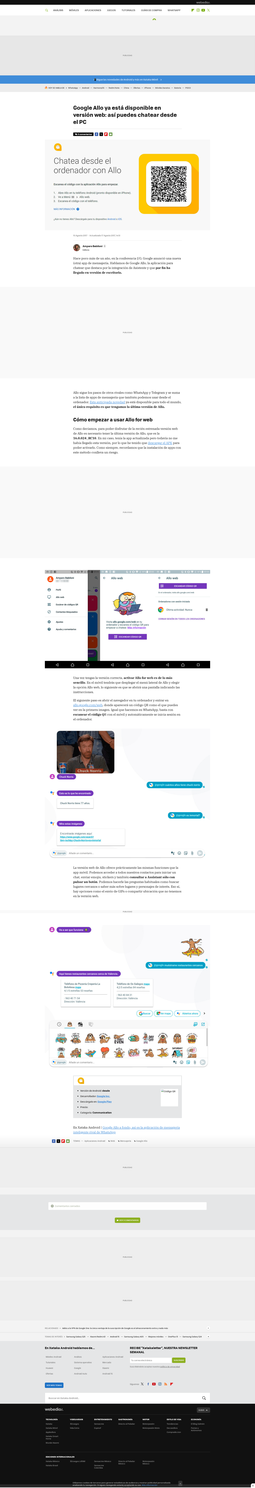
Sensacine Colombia (99, 1466)
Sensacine (99, 1423)
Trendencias (172, 1423)
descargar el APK (160, 443)
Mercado (106, 1362)
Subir (201, 1410)
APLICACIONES (93, 10)
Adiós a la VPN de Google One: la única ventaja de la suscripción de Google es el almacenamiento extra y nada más (115, 1328)
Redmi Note (114, 87)
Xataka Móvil (52, 1427)
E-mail (110, 134)
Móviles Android (53, 1356)
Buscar (204, 1398)
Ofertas (136, 87)
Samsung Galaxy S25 (76, 1336)
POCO (188, 87)
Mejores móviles (156, 1336)
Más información (149, 1485)
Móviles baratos (162, 87)
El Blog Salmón (198, 1423)
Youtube (203, 10)
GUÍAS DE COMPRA (151, 10)
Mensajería (125, 1140)
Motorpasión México (148, 1462)
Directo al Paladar (126, 1423)
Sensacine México (102, 1461)
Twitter (208, 10)
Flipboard (193, 10)
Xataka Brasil (52, 1465)
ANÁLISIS (58, 10)
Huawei (49, 1367)
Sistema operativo (83, 1362)
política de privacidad (170, 1366)
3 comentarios (85, 134)
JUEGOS (111, 10)
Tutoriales (50, 1362)
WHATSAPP (174, 10)
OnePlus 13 (173, 1336)
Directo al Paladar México (126, 1462)
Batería (177, 87)
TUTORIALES (128, 10)
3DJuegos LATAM (77, 1461)
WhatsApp (73, 87)
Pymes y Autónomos (196, 1429)
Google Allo (141, 1140)
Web (112, 1140)
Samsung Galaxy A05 (134, 1336)
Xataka (49, 1423)
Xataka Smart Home (52, 1437)
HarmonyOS (98, 87)
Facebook (96, 134)
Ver (129, 1220)
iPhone (147, 87)
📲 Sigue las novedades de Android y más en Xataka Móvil (125, 79)
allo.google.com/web (87, 705)
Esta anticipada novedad (107, 402)
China (126, 87)
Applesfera (51, 1432)
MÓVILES (74, 10)
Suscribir (179, 1360)
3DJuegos (74, 1423)
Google (77, 1367)
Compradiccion (174, 1432)
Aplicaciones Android (94, 1140)
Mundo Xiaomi (52, 1442)
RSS (165, 1383)
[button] (94, 246)
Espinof (97, 1427)
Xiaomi (105, 1367)
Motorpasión (148, 1423)
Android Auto (80, 1373)
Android (85, 87)
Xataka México (52, 1461)
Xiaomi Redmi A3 (98, 1336)
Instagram (198, 10)
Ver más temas (54, 1385)
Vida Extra (74, 1427)
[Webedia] (203, 2)
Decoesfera (172, 1427)
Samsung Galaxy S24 (192, 1336)
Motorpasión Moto (151, 1427)
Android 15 (115, 1336)
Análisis (78, 1356)
